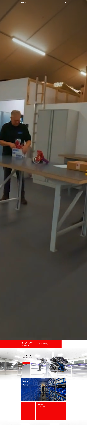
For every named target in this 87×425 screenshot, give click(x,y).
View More (56, 343)
